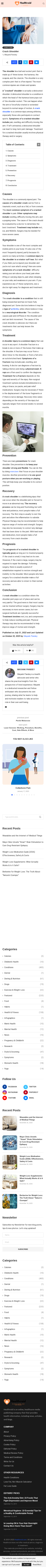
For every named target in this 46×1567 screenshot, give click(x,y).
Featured (24, 995)
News (24, 1035)
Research (24, 1046)
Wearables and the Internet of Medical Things (22, 836)
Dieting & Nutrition (24, 979)
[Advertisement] (23, 914)
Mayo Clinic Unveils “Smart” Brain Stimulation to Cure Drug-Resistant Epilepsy (31, 1140)
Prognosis (11, 180)
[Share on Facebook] (20, 62)
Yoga (24, 1069)
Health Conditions (11, 1478)
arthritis (15, 309)
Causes (10, 151)
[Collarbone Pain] (23, 764)
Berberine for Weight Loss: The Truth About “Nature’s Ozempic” (31, 1197)
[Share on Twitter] (25, 62)
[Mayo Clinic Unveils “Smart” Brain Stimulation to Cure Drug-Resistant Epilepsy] (9, 1142)
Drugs (24, 984)
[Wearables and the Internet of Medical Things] (9, 1123)
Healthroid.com (21, 1539)
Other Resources (14, 1473)
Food (24, 1001)
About (6, 1432)
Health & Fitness (24, 1012)
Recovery (11, 175)
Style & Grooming (24, 1052)
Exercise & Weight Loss (24, 990)
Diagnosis (11, 161)
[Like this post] (15, 62)
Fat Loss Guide (10, 1486)
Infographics (24, 1018)
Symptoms (11, 156)
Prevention (11, 171)
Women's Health (24, 1063)
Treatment (11, 166)
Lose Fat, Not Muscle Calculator (18, 1482)
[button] (4, 770)
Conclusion (12, 185)
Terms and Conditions (13, 1457)
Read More (37, 1564)
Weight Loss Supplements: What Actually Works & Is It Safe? (31, 1178)
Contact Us (8, 1466)
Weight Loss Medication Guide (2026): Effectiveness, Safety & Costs (32, 1158)
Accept (26, 1565)
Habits (24, 1007)
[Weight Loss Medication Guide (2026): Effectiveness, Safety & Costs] (9, 1162)
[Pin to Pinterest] (31, 62)
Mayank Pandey (11, 55)
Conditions (24, 967)
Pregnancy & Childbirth (24, 1040)
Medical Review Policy (13, 1453)
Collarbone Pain (23, 788)
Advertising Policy (11, 1440)
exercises (14, 471)
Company (9, 1427)
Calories (24, 956)
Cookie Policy (9, 1445)
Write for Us (9, 1462)
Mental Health (24, 1029)
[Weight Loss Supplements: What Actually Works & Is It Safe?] (9, 1181)
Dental (24, 973)
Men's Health (24, 1024)
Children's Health (24, 962)
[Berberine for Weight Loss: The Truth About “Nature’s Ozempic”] (9, 1201)
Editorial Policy (10, 1449)
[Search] (43, 4)
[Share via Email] (36, 62)
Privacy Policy (10, 1436)
